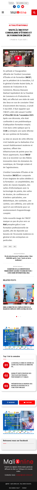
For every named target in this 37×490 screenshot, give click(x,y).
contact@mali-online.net (24, 475)
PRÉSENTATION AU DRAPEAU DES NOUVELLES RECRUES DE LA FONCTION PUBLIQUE (21, 385)
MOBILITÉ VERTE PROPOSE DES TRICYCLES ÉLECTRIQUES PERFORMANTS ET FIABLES (21, 375)
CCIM (5, 246)
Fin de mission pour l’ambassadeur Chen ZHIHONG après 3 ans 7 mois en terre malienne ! (18, 258)
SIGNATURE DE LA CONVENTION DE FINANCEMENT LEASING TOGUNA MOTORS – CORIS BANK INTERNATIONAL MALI (18, 271)
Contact (11, 3)
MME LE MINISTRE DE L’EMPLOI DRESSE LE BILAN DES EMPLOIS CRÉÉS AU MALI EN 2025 (17, 308)
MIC (15, 246)
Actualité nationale (18, 25)
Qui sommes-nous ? (22, 3)
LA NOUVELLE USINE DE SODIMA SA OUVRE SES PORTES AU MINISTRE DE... (22, 365)
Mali (10, 246)
